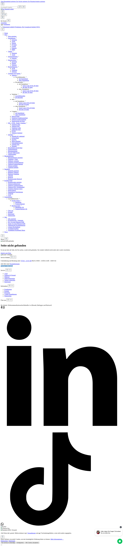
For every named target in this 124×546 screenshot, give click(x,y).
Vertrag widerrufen (7, 266)
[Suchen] (20, 6)
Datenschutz (7, 296)
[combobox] (9, 7)
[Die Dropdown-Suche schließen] (24, 6)
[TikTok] (50, 525)
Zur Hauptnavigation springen (36, 1)
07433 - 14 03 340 (26, 261)
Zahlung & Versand (10, 275)
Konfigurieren (20, 542)
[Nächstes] (2, 235)
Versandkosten (31, 533)
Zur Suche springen (22, 1)
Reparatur (7, 292)
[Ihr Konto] (2, 17)
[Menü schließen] (8, 20)
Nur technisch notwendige (8, 542)
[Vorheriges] (2, 29)
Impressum (7, 282)
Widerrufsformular (9, 278)
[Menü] (2, 3)
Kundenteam (8, 289)
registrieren (7, 24)
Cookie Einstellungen (10, 294)
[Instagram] (4, 308)
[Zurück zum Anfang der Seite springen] (2, 536)
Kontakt (6, 291)
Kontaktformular (14, 264)
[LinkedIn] (62, 431)
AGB (6, 273)
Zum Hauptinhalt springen (8, 1)
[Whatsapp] (2, 525)
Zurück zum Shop (6, 253)
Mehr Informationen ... (57, 539)
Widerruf (6, 277)
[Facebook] (2, 308)
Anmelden (4, 23)
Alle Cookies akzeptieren (32, 542)
